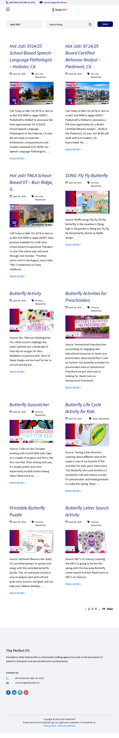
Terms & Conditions (66, 725)
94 (103, 608)
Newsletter (40, 77)
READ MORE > (18, 158)
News (95, 418)
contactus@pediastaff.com (55, 2)
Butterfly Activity (25, 293)
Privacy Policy (50, 725)
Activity (94, 182)
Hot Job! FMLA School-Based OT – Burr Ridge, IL (31, 182)
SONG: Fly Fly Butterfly (86, 175)
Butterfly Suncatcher (29, 404)
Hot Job (39, 73)
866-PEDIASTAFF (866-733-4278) (22, 2)
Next (110, 608)
